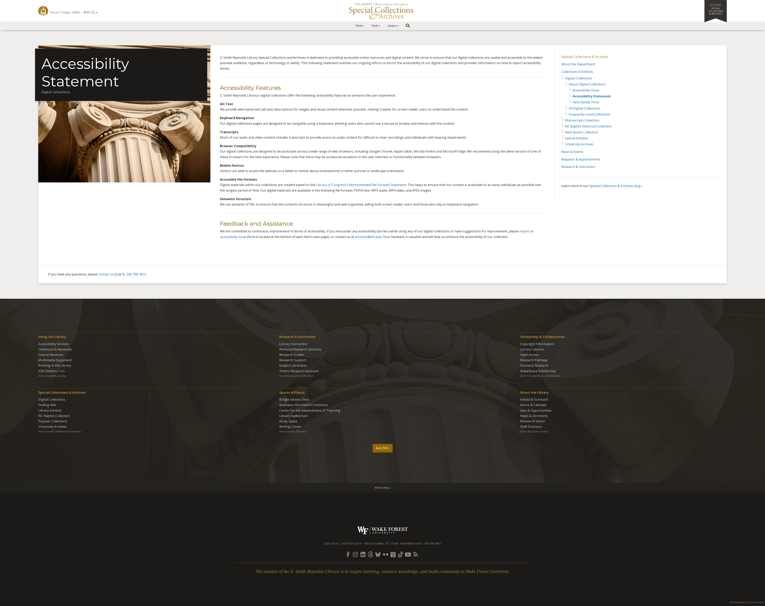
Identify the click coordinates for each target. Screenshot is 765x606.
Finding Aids (47, 405)
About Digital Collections (587, 84)
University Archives (579, 144)
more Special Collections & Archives (59, 431)
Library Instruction (293, 344)
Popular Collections (52, 421)
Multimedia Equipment (55, 360)
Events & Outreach (534, 399)
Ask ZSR (382, 448)
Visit (375, 25)
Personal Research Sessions (300, 349)
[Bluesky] (378, 554)
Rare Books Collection (581, 132)
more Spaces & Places (292, 431)
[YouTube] (408, 554)
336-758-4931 (136, 274)
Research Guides (291, 354)
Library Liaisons (532, 349)
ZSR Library (43, 11)
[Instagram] (355, 554)
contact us (106, 274)
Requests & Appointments (580, 159)
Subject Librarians (292, 365)
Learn (392, 25)
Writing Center (290, 426)
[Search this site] (408, 26)
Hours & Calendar (533, 405)
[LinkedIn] (363, 554)
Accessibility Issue (586, 90)
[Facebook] (348, 554)
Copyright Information (537, 344)
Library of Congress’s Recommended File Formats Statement (361, 185)
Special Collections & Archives (584, 57)
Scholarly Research (534, 365)
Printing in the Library (54, 365)
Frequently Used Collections (589, 114)
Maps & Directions (534, 416)
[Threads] (370, 554)
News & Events (572, 152)
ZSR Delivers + (51, 371)
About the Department (578, 64)
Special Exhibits (576, 138)
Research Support (292, 360)
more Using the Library (51, 376)
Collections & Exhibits (577, 72)
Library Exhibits (50, 410)
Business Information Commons (303, 405)
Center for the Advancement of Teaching (309, 410)
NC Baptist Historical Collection (588, 126)
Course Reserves (50, 354)
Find (359, 25)
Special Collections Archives (382, 11)
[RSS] (416, 554)
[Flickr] (385, 554)
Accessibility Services (53, 344)
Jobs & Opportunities (536, 410)
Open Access (529, 354)
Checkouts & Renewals (55, 349)
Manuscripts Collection (582, 120)
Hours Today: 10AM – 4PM (70, 12)
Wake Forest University (383, 530)
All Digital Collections (584, 108)
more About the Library (533, 431)
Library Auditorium (293, 416)
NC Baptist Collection (54, 416)
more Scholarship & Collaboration (540, 376)
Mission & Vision (532, 421)
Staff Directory (531, 426)
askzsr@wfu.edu (410, 543)
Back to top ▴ (382, 487)
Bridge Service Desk (294, 399)
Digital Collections (578, 78)
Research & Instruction (578, 166)
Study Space (288, 421)
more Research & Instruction (296, 376)
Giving (715, 9)
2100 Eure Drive (351, 543)
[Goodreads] (393, 554)
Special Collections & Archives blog (615, 186)
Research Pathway (533, 360)
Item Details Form (586, 102)
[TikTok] (401, 554)
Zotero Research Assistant (299, 371)
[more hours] (94, 12)
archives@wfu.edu (368, 237)
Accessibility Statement (592, 96)
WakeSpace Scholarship (538, 371)
